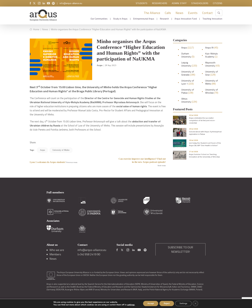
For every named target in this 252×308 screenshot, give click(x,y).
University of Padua (187, 91)
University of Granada (188, 73)
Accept (150, 303)
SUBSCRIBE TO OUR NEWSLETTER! (180, 249)
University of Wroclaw (211, 91)
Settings (183, 303)
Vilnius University (189, 100)
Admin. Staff (179, 3)
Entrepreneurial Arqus (143, 18)
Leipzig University (189, 64)
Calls (168, 12)
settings (131, 304)
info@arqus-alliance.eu (71, 3)
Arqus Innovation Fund (186, 18)
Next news (162, 165)
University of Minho (211, 82)
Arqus (187, 47)
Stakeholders (199, 3)
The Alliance (152, 12)
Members (55, 254)
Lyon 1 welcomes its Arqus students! (47, 162)
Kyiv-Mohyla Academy (211, 55)
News (179, 12)
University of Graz (211, 73)
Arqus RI (211, 47)
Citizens (217, 3)
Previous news (71, 162)
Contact (207, 12)
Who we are (56, 250)
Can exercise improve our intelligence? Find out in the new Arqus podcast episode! (142, 160)
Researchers (159, 3)
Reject (167, 303)
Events (192, 12)
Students (141, 3)
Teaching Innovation (212, 18)
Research (164, 18)
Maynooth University (212, 64)
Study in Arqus (120, 18)
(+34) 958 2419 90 (89, 254)
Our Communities (99, 18)
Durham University (187, 55)
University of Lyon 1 (187, 82)
